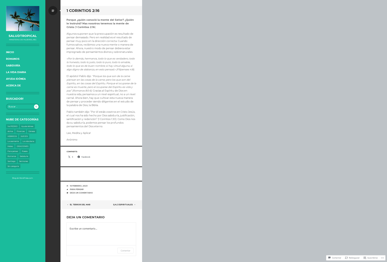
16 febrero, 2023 (79, 186)
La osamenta (13, 141)
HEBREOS (12, 136)
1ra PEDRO (13, 126)
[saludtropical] (22, 18)
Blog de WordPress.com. (22, 178)
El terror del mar (80, 204)
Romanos (13, 58)
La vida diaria (16, 72)
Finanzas (21, 131)
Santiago (11, 161)
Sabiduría (13, 65)
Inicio (10, 52)
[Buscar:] (22, 106)
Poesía (25, 151)
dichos (10, 131)
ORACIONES (22, 146)
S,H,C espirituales (123, 204)
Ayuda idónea (16, 78)
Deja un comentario (81, 193)
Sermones (23, 161)
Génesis (31, 131)
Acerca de (13, 85)
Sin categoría (13, 166)
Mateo (10, 146)
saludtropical (23, 36)
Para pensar (13, 151)
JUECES (24, 136)
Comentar (125, 250)
